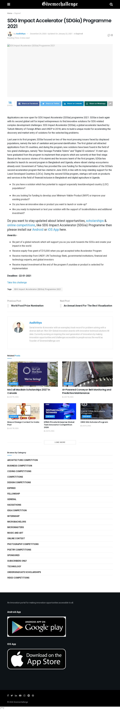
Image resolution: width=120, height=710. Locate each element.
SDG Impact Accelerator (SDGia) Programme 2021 (37, 289)
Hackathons (14, 504)
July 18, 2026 (68, 397)
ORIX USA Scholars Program (94, 422)
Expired (17, 13)
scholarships (95, 220)
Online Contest (16, 538)
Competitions (15, 476)
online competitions (21, 225)
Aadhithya (20, 33)
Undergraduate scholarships (24, 572)
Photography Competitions (23, 544)
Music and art (15, 532)
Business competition (19, 465)
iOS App (53, 229)
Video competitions (18, 577)
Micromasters (15, 527)
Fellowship (13, 493)
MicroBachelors (16, 521)
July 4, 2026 (49, 431)
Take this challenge (17, 282)
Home (9, 13)
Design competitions (19, 482)
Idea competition (17, 510)
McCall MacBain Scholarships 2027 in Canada (28, 391)
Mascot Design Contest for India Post (23, 423)
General (11, 499)
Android (37, 229)
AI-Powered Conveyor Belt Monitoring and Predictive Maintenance (86, 391)
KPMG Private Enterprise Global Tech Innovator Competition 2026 (59, 425)
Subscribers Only (17, 560)
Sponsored (13, 555)
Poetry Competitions (19, 549)
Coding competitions (19, 471)
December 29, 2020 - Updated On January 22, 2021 (51, 33)
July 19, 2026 (13, 397)
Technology (14, 566)
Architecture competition (22, 460)
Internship (13, 516)
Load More (60, 442)
